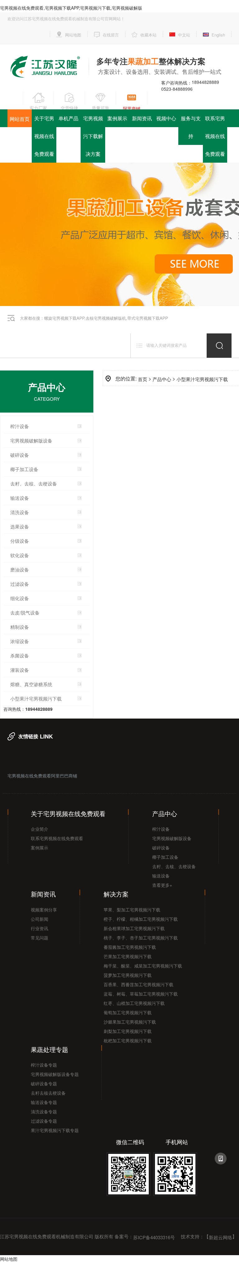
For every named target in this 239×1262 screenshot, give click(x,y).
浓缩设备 (19, 641)
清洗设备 (19, 512)
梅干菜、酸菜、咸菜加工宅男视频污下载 (143, 966)
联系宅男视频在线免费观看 (215, 136)
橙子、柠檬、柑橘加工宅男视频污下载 (141, 919)
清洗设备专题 (44, 1111)
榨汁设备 (19, 426)
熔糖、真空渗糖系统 (31, 684)
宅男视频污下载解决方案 (93, 136)
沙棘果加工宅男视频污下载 (130, 1022)
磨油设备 (19, 569)
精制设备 (19, 627)
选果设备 (19, 526)
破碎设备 (19, 455)
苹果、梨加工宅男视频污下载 (132, 909)
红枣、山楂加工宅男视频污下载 (134, 1003)
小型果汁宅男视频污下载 (36, 698)
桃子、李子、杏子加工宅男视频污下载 (141, 938)
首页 (142, 379)
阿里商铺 (131, 108)
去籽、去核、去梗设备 (33, 483)
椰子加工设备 (24, 469)
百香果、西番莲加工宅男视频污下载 (138, 984)
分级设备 (19, 541)
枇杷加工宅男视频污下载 (128, 1040)
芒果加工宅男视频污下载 (128, 956)
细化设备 (19, 598)
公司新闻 (39, 919)
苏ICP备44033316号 (154, 1237)
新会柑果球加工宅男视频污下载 (134, 928)
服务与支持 (191, 127)
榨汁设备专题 (44, 1065)
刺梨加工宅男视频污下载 (128, 1031)
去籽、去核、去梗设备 (174, 866)
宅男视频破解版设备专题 (55, 1074)
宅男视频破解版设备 (31, 440)
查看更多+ (162, 885)
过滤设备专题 (44, 1121)
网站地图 (73, 35)
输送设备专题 (44, 1102)
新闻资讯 (142, 118)
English (218, 35)
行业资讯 (39, 928)
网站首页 (20, 118)
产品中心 (161, 379)
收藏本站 (148, 35)
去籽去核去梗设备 (48, 1093)
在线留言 (111, 35)
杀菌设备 (19, 655)
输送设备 (19, 498)
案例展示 (117, 118)
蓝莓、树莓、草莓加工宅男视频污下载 (141, 994)
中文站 (184, 35)
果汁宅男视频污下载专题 (55, 1130)
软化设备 (19, 555)
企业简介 (39, 829)
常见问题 (39, 938)
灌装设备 (19, 670)
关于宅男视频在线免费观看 (44, 136)
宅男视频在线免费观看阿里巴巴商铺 (42, 775)
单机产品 (68, 118)
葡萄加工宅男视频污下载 (128, 1012)
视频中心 (166, 118)
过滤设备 (19, 584)
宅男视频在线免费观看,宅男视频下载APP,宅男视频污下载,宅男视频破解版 (71, 8)
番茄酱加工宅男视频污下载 (130, 947)
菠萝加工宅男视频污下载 (128, 975)
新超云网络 (220, 1237)
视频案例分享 (44, 909)
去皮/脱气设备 (25, 612)
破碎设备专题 (44, 1083)
